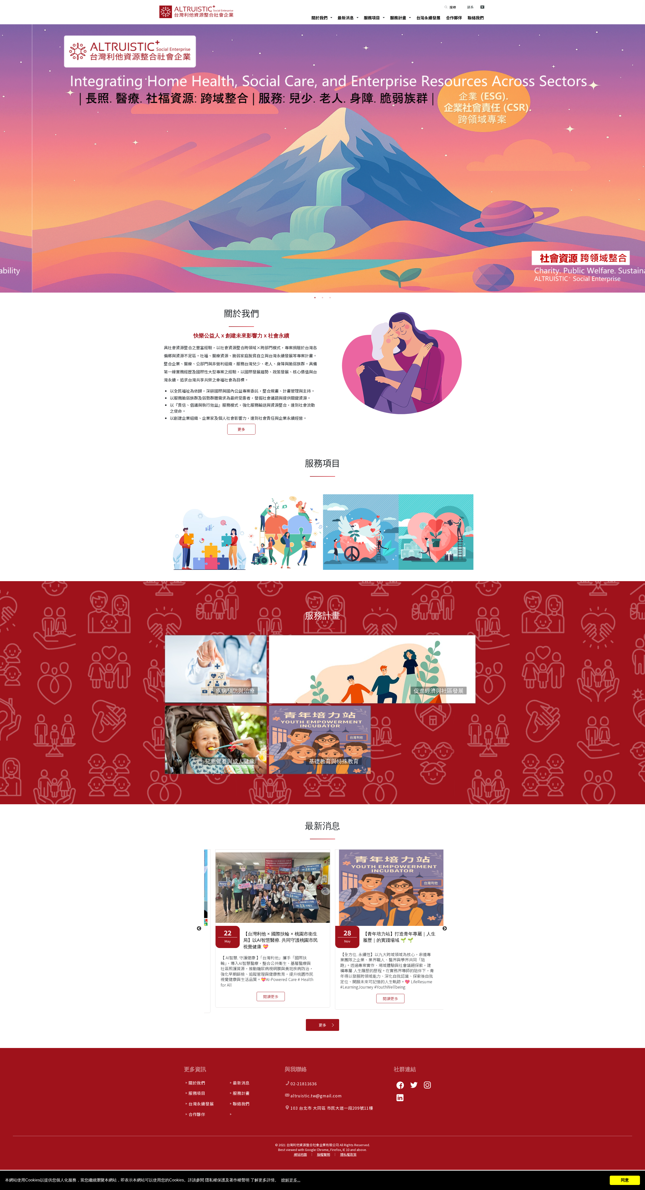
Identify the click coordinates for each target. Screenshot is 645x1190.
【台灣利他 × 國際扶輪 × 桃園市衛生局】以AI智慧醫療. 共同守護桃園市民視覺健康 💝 (389, 940)
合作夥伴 (454, 18)
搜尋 (452, 7)
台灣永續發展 (428, 18)
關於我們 (319, 18)
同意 (625, 1180)
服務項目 (372, 18)
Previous (199, 928)
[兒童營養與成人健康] (216, 739)
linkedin (400, 1098)
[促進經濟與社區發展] (372, 703)
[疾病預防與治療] (216, 668)
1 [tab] (314, 297)
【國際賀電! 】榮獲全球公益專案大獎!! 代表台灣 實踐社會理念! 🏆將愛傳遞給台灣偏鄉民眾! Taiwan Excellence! (270, 940)
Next (444, 928)
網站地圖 (300, 1154)
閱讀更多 (259, 1001)
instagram (427, 1085)
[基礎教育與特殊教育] (320, 741)
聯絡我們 (476, 18)
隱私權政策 (348, 1154)
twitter (414, 1085)
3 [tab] (330, 297)
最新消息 (346, 18)
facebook (400, 1085)
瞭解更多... (290, 1180)
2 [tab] (322, 297)
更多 (241, 429)
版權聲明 (323, 1154)
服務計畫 (398, 18)
